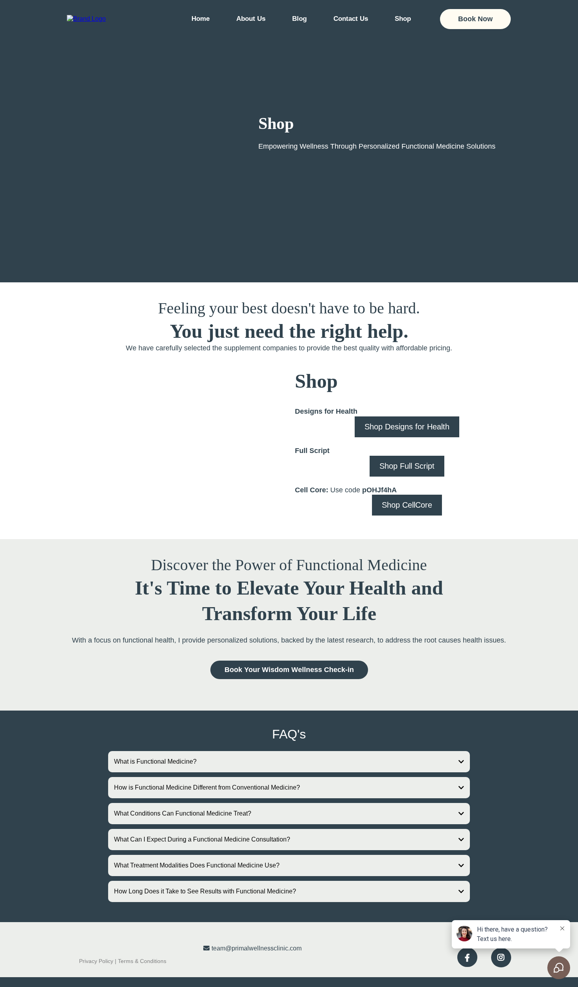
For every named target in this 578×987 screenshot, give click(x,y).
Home (200, 18)
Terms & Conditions (142, 961)
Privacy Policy (96, 961)
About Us (250, 18)
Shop (403, 18)
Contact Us (350, 18)
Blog (299, 18)
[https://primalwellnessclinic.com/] (86, 18)
